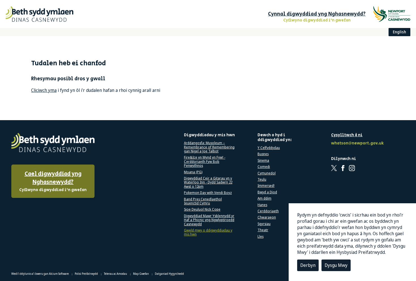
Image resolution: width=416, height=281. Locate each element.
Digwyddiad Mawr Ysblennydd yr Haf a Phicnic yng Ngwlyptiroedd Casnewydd (209, 220)
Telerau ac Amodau (116, 273)
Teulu (262, 179)
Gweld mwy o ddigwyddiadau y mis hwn (208, 232)
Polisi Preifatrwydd (86, 273)
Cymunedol (267, 173)
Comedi (264, 167)
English (399, 31)
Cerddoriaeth (268, 211)
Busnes (263, 154)
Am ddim (264, 198)
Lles (260, 237)
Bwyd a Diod (267, 192)
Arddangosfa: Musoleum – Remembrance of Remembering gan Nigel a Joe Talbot (209, 147)
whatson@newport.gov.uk (356, 143)
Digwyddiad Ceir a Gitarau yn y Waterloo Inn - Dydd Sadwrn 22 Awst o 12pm (208, 182)
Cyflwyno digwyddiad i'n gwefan (53, 181)
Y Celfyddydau (269, 148)
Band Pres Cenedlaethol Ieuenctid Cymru (203, 201)
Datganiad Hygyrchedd (169, 273)
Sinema (263, 161)
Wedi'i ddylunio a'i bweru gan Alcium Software (40, 273)
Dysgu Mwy (336, 265)
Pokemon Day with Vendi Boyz (208, 193)
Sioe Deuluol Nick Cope (202, 209)
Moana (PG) (193, 172)
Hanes (262, 205)
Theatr (263, 230)
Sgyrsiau (264, 224)
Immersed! (266, 186)
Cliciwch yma (44, 90)
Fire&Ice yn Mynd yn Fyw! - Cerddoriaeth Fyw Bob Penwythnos (204, 161)
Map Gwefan (141, 273)
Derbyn (308, 265)
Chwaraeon (267, 217)
